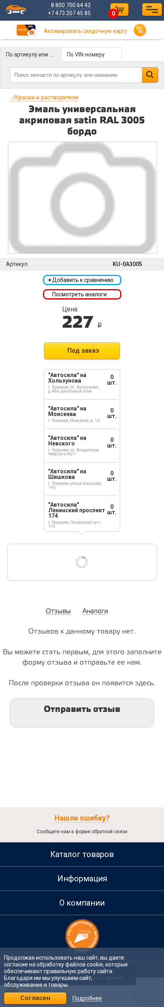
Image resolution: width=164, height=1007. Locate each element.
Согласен (35, 998)
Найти (150, 74)
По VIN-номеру (86, 54)
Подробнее (87, 998)
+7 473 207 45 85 (69, 13)
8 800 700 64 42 (71, 5)
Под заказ (83, 350)
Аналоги (95, 611)
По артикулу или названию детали (33, 54)
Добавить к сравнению (80, 280)
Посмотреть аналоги (79, 294)
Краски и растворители (44, 97)
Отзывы (58, 611)
